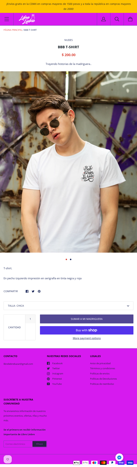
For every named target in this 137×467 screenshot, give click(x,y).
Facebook (57, 363)
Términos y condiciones (102, 368)
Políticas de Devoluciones (103, 378)
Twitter (56, 368)
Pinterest (57, 378)
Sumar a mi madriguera (87, 319)
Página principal (13, 29)
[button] (119, 457)
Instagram (57, 373)
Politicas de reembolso (102, 383)
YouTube (57, 383)
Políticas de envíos (100, 373)
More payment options (87, 338)
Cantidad (14, 327)
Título (39, 444)
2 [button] (70, 259)
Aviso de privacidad (100, 363)
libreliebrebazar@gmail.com (18, 363)
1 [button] (66, 259)
